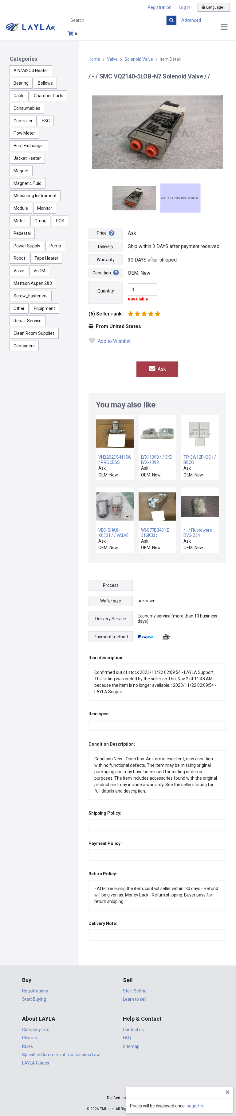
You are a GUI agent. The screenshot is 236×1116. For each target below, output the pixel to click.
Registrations (35, 990)
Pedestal (22, 233)
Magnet (21, 170)
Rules (27, 1046)
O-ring (40, 220)
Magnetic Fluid (27, 183)
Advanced (191, 20)
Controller (23, 120)
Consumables (27, 108)
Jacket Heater (27, 158)
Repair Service (27, 320)
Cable (19, 95)
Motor (19, 220)
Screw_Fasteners (31, 295)
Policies (29, 1037)
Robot (19, 258)
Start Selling (135, 990)
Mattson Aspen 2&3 (33, 283)
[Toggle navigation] (224, 27)
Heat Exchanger (29, 145)
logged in (194, 1105)
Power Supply (27, 245)
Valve (19, 270)
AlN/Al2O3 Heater (31, 70)
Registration (159, 7)
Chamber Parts (48, 95)
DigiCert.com (118, 1098)
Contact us (133, 1029)
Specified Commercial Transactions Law (61, 1054)
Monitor (44, 208)
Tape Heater (46, 258)
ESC (46, 120)
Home (94, 59)
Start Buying (34, 999)
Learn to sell (134, 999)
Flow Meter (24, 133)
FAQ (127, 1037)
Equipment (44, 308)
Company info (35, 1029)
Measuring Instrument (35, 195)
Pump (55, 245)
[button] (118, 1087)
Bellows (45, 83)
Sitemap (131, 1046)
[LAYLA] (30, 27)
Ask (161, 369)
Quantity (105, 291)
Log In (184, 7)
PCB (60, 220)
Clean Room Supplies (34, 333)
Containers (24, 345)
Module (21, 208)
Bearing (21, 83)
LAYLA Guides (35, 1063)
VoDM (39, 270)
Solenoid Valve (138, 59)
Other (19, 308)
